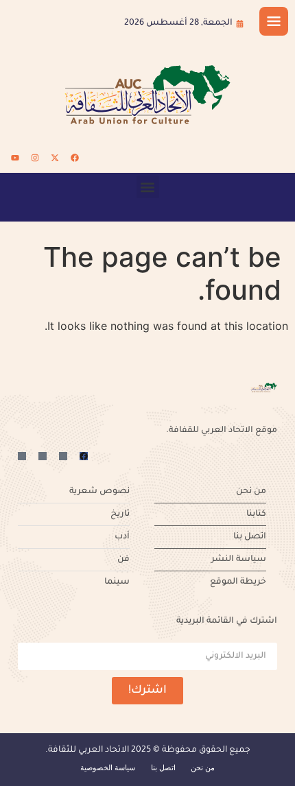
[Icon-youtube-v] (22, 456)
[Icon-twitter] (63, 456)
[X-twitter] (55, 158)
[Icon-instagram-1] (42, 456)
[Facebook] (75, 158)
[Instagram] (35, 158)
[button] (148, 187)
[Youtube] (15, 158)
